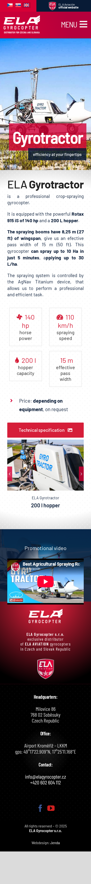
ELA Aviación (68, 6)
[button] (9, 474)
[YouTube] (51, 808)
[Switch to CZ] (10, 5)
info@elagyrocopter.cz (45, 776)
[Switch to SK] (18, 5)
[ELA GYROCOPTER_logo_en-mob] (22, 17)
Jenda (55, 842)
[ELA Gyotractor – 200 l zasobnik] (45, 465)
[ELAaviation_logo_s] (52, 3)
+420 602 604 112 (45, 782)
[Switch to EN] (26, 5)
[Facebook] (40, 808)
